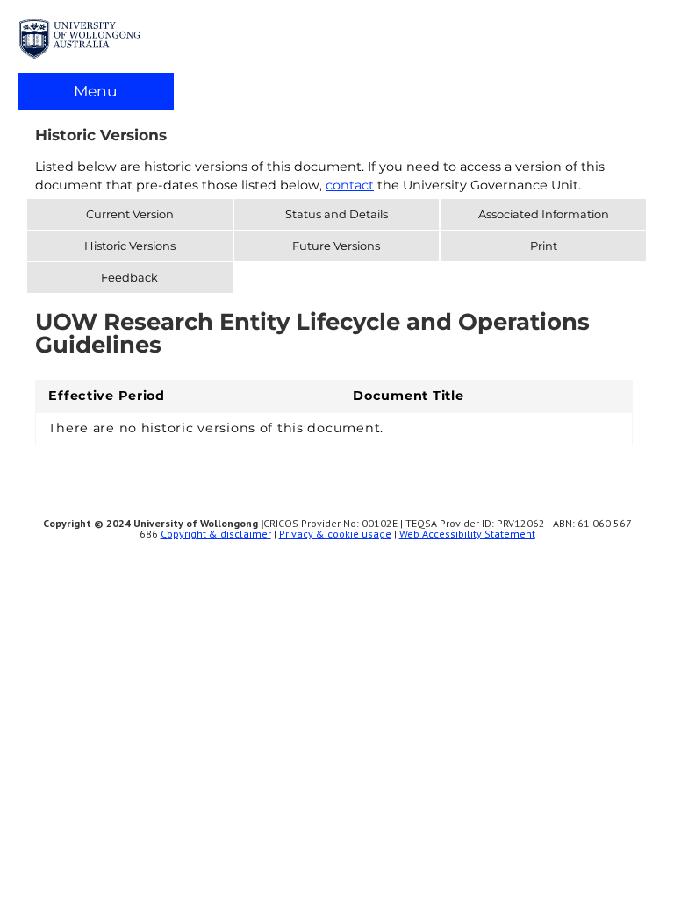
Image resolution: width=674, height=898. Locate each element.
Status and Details (336, 214)
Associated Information (543, 214)
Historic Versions (130, 246)
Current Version (130, 214)
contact (350, 185)
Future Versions (336, 246)
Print (543, 246)
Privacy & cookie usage (335, 533)
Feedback (129, 277)
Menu (96, 91)
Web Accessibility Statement (467, 533)
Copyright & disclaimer (216, 533)
